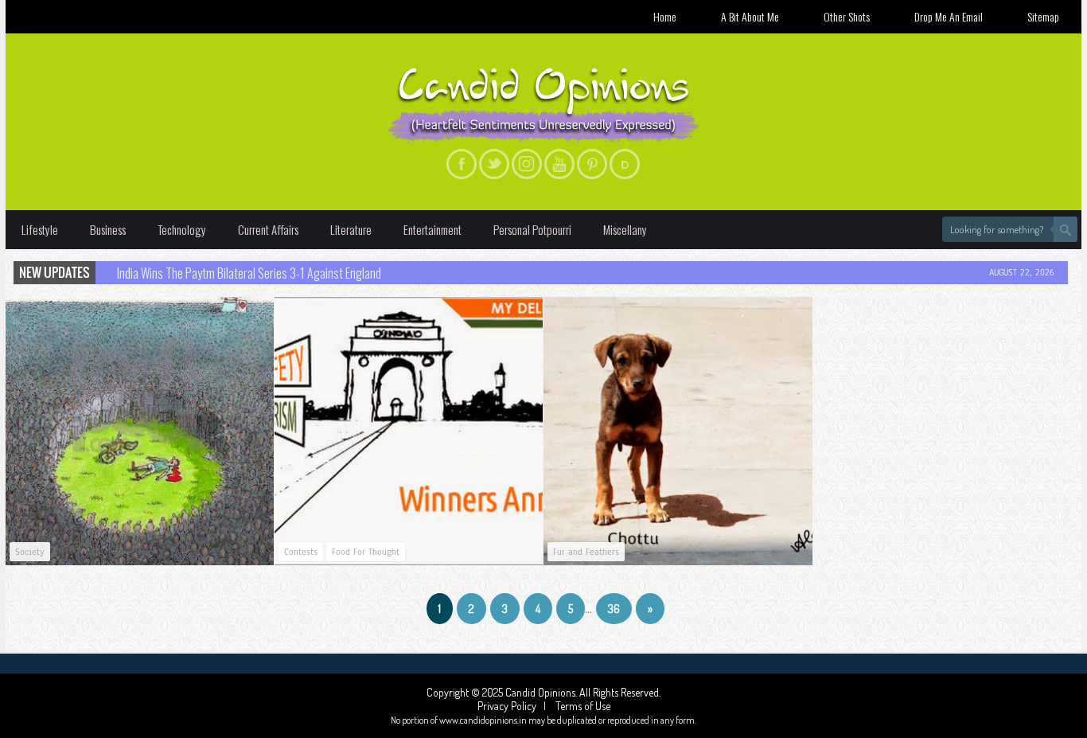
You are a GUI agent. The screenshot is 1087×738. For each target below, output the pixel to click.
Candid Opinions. (542, 692)
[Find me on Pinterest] (592, 164)
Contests (301, 551)
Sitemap (1043, 16)
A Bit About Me (750, 16)
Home (664, 16)
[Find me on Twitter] (494, 164)
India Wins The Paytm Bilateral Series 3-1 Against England (249, 273)
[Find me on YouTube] (559, 164)
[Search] (1065, 229)
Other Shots (847, 16)
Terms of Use (581, 706)
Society (30, 551)
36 (614, 608)
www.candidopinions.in (483, 720)
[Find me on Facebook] (461, 164)
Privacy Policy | (515, 706)
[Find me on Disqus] (624, 164)
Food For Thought (365, 551)
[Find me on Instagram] (527, 164)
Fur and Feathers (586, 551)
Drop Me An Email (948, 16)
